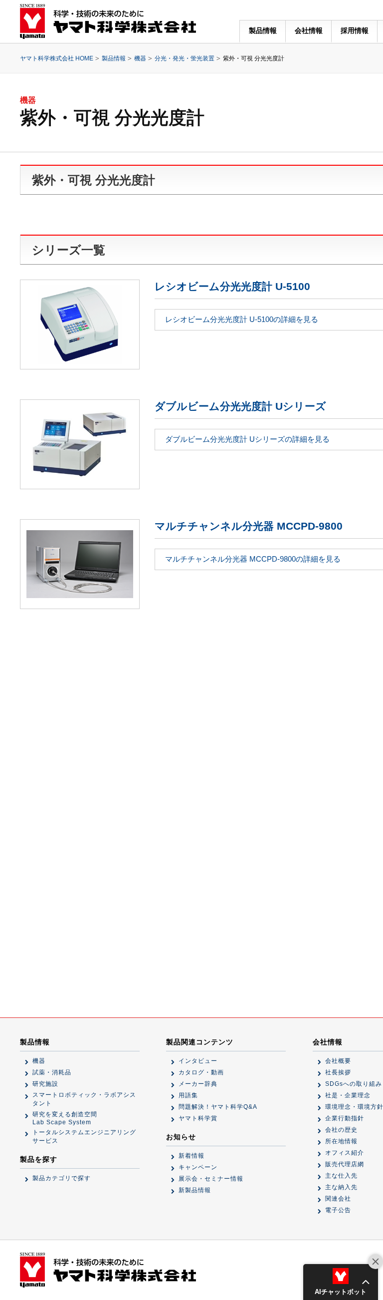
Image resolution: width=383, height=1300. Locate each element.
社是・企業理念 (348, 1095)
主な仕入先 (341, 1175)
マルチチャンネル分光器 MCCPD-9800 (249, 526)
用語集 (188, 1095)
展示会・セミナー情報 (211, 1178)
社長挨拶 (338, 1072)
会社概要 (338, 1060)
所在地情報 (341, 1141)
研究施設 (45, 1083)
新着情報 (191, 1155)
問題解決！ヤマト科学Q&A (218, 1106)
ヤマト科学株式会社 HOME (56, 58)
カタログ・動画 (201, 1072)
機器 (140, 58)
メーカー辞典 (198, 1083)
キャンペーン (198, 1167)
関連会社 (338, 1198)
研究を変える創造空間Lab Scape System (64, 1118)
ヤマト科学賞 (198, 1118)
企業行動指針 (344, 1118)
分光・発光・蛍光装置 (184, 58)
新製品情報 (195, 1190)
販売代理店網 (344, 1164)
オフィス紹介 (344, 1152)
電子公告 (338, 1210)
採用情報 (355, 30)
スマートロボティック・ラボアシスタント (84, 1099)
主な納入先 (341, 1187)
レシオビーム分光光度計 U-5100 (232, 286)
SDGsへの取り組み (353, 1083)
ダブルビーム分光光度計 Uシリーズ (240, 406)
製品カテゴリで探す (61, 1178)
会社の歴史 (341, 1129)
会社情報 (309, 30)
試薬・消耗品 (51, 1072)
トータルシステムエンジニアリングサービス (84, 1136)
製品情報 (263, 30)
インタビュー (198, 1060)
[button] (340, 1282)
